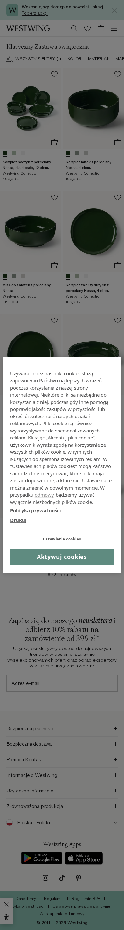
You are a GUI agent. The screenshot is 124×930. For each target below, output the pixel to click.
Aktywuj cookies (62, 556)
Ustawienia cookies (62, 539)
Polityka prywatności (35, 510)
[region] (62, 465)
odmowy (44, 495)
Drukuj (18, 520)
